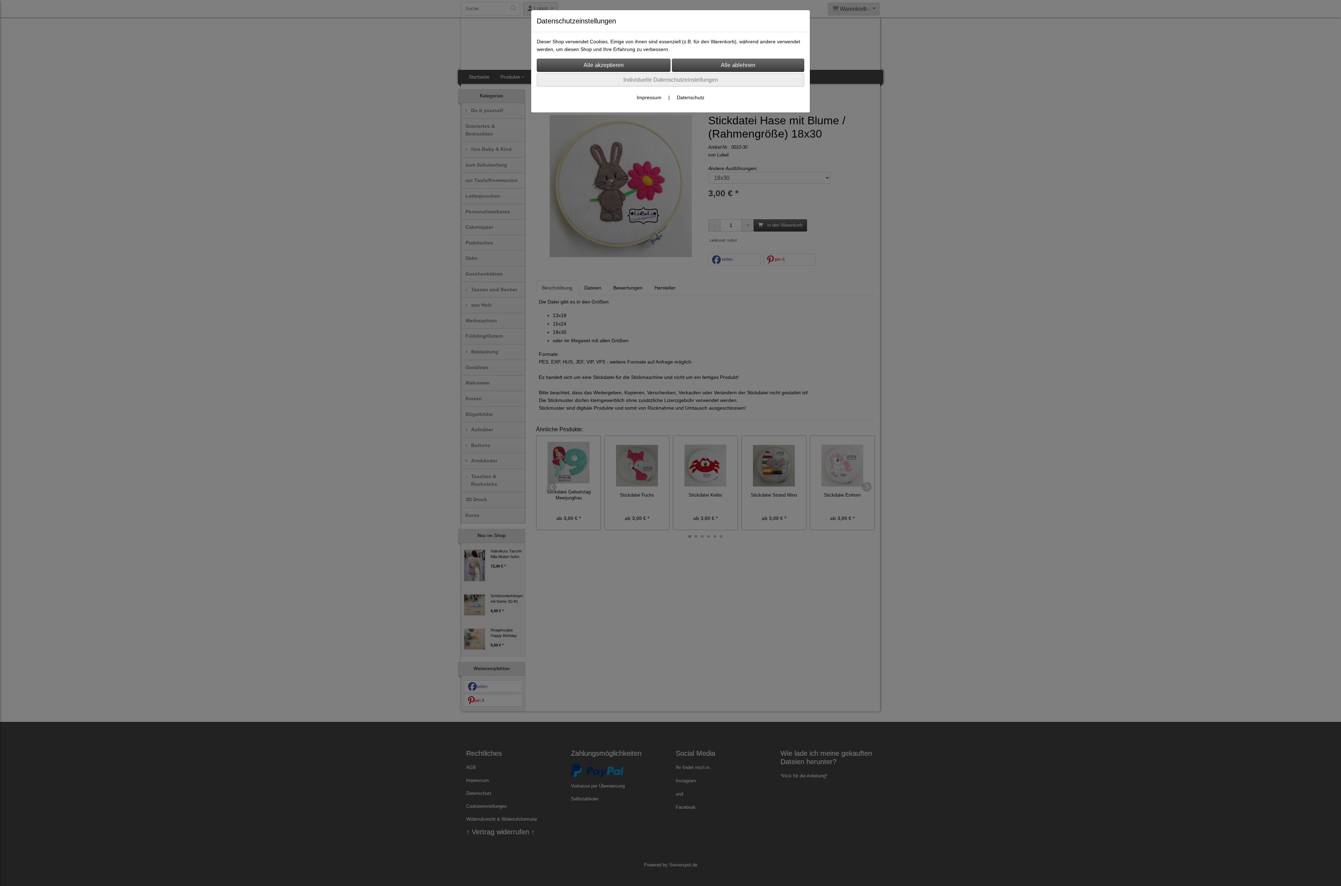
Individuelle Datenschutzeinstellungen (670, 80)
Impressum (649, 97)
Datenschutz (690, 97)
